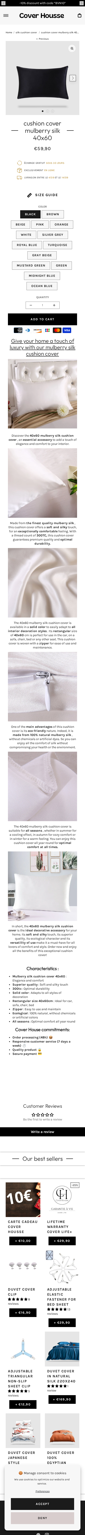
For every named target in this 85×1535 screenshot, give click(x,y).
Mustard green (31, 265)
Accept (42, 1504)
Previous (44, 38)
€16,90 (23, 1313)
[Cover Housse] (41, 15)
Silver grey (52, 235)
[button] (3, 3)
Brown (52, 214)
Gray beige (42, 255)
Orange (61, 224)
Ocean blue (42, 286)
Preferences (43, 1491)
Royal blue (27, 245)
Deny (42, 1518)
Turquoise (57, 245)
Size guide (46, 195)
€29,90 (62, 1241)
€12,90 (23, 1404)
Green (61, 265)
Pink (40, 224)
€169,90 (62, 1399)
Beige (20, 224)
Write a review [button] (42, 1132)
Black (30, 214)
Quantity (42, 297)
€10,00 (23, 1241)
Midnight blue (42, 276)
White (26, 235)
